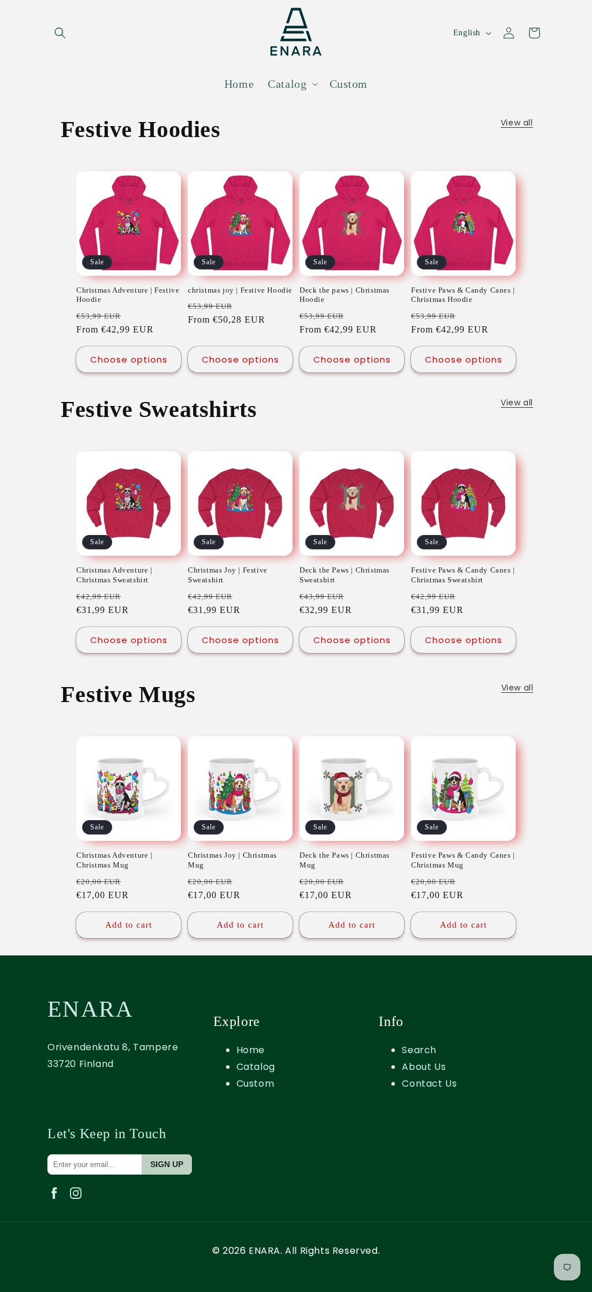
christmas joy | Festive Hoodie (240, 290)
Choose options (129, 359)
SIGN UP (166, 1164)
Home (250, 1050)
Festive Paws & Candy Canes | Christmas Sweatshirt (463, 575)
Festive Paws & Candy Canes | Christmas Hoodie (463, 295)
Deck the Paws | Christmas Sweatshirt (344, 575)
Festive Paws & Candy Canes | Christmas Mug (463, 860)
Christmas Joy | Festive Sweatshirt (228, 575)
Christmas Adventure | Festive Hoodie (127, 295)
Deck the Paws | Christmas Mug (344, 860)
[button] (60, 33)
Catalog (255, 1066)
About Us (424, 1066)
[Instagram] (78, 1201)
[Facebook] (58, 1201)
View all (517, 122)
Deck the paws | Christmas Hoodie (344, 295)
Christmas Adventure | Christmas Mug (114, 860)
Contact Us (429, 1083)
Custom (255, 1083)
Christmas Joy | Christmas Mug (232, 860)
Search (419, 1050)
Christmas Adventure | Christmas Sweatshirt (114, 575)
